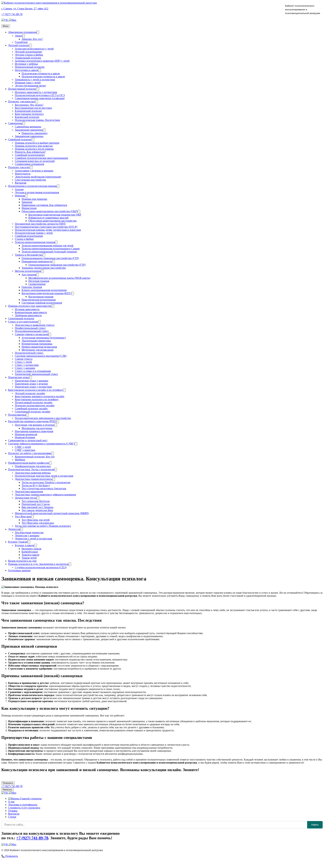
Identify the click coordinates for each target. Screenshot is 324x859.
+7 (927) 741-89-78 (11, 14)
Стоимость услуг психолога (24, 807)
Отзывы (12, 810)
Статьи (12, 816)
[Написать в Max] (12, 20)
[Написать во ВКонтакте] (5, 20)
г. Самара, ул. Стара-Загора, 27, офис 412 (24, 8)
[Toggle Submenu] (37, 32)
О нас (11, 801)
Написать (7, 789)
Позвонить (8, 783)
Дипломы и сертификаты (22, 804)
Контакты (13, 813)
